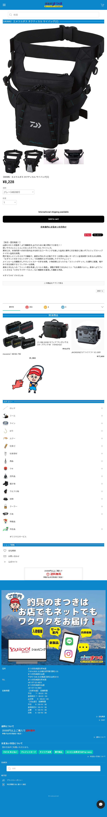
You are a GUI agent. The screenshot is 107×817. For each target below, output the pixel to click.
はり (12, 431)
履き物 (12, 484)
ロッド (12, 408)
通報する (100, 291)
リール (12, 416)
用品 (12, 461)
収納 (12, 499)
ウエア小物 (14, 491)
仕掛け (12, 446)
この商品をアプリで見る (53, 283)
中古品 (12, 529)
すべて (11, 307)
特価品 (12, 522)
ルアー (12, 438)
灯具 (12, 514)
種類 (4, 188)
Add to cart (53, 219)
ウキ (12, 469)
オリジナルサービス (18, 537)
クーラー (13, 506)
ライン (12, 423)
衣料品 (12, 476)
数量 (4, 198)
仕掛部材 (13, 454)
